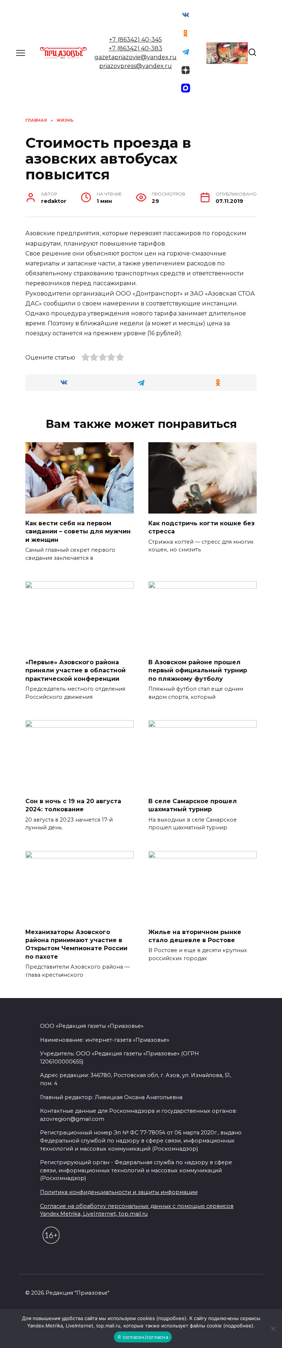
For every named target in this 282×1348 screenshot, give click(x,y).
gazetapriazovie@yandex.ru (135, 57)
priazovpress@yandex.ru (135, 65)
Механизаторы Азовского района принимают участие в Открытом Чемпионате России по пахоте (76, 944)
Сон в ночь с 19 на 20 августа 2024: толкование (73, 805)
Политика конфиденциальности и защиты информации (119, 1192)
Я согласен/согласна (143, 1337)
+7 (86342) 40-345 (135, 39)
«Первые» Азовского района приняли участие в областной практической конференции (75, 670)
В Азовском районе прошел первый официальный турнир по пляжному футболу (197, 670)
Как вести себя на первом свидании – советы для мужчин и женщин (78, 531)
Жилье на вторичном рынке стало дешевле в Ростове (194, 935)
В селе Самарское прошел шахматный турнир (192, 805)
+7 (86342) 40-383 (135, 48)
